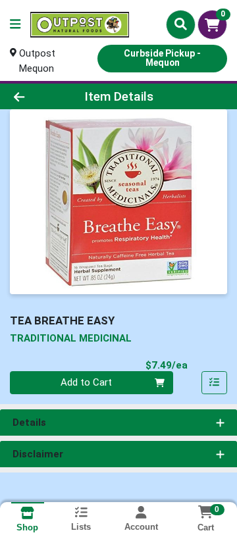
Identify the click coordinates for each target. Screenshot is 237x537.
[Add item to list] (214, 383)
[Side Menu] (15, 24)
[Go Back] (37, 96)
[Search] (180, 24)
